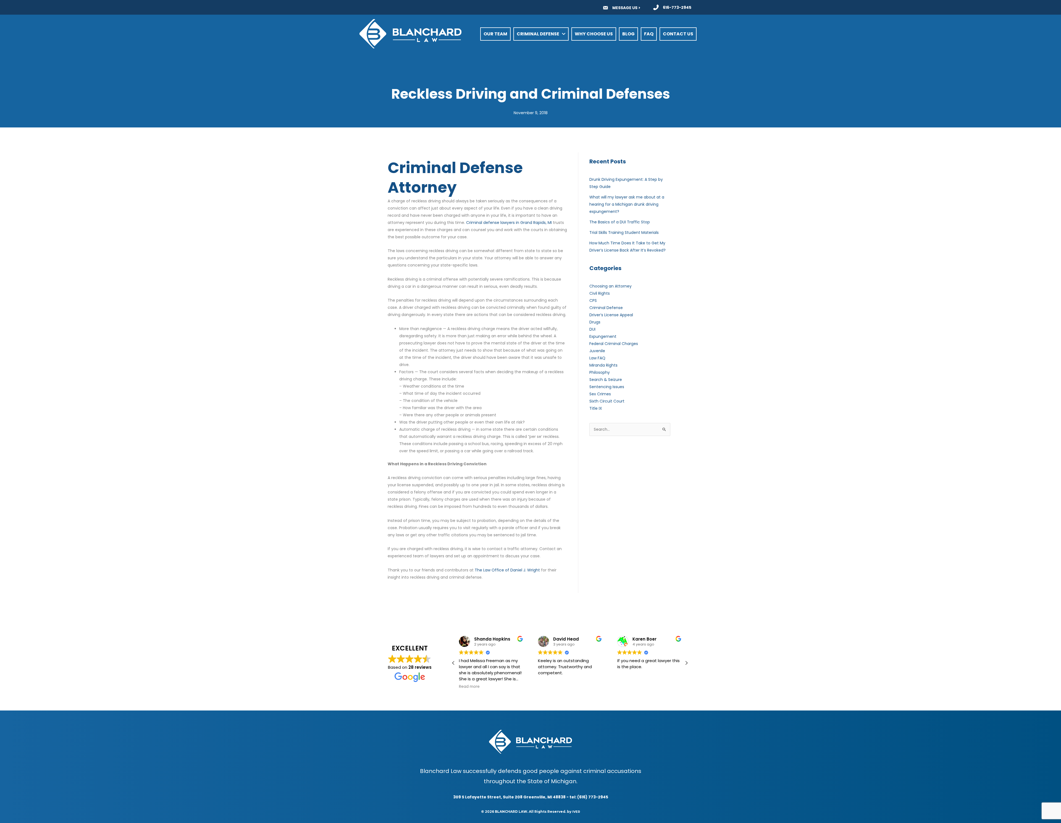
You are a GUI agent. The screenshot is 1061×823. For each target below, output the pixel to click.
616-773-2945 (677, 7)
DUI (592, 329)
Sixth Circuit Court (606, 401)
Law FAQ (597, 358)
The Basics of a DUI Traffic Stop (619, 222)
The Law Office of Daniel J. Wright (507, 570)
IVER (576, 812)
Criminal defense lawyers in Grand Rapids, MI (509, 222)
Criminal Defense (606, 307)
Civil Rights (599, 293)
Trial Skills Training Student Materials (624, 232)
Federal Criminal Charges (613, 343)
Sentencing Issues (606, 387)
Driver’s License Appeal (611, 315)
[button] (686, 663)
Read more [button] (469, 686)
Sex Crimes (600, 394)
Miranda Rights (603, 365)
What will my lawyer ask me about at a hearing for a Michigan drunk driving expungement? (626, 204)
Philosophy (599, 372)
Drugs (594, 322)
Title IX (595, 408)
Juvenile (597, 351)
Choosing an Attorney (610, 286)
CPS (593, 300)
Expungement (602, 336)
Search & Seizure (605, 379)
